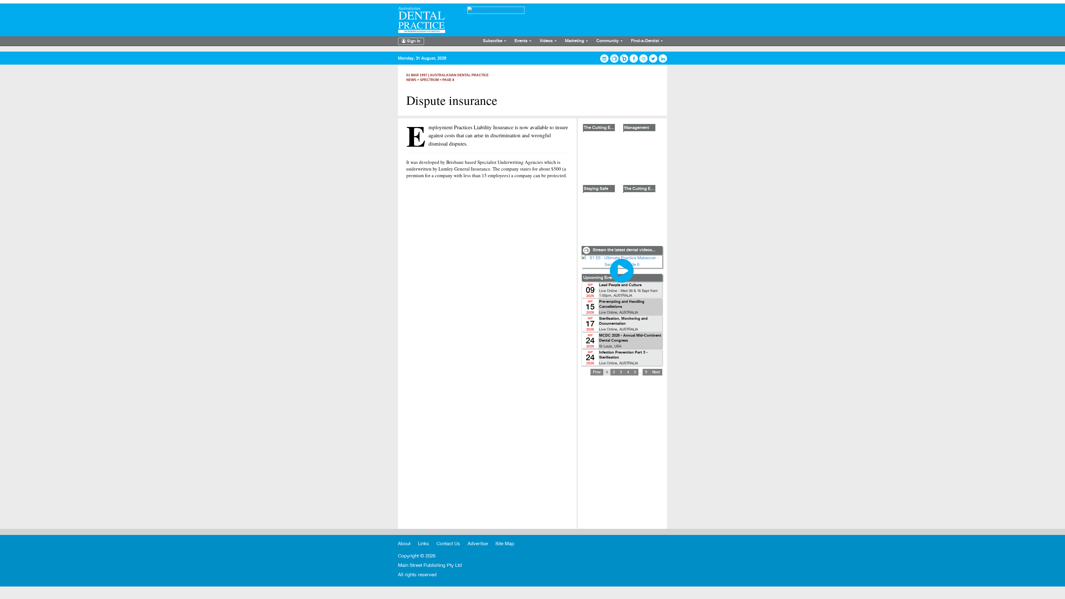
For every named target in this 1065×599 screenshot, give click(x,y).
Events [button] (521, 41)
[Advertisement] (621, 455)
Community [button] (608, 41)
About (404, 544)
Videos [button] (547, 41)
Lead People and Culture (620, 285)
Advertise (478, 544)
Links (423, 544)
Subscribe (493, 41)
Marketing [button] (575, 41)
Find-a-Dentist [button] (645, 41)
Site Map (504, 544)
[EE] (428, 20)
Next (656, 372)
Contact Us (448, 544)
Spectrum (429, 80)
